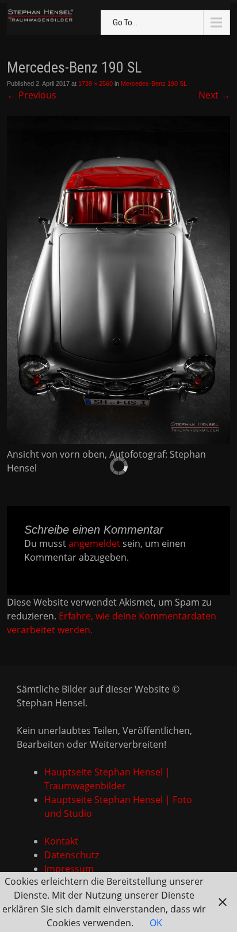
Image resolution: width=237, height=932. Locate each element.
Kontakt (61, 841)
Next (214, 95)
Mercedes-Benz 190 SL (154, 83)
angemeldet (94, 543)
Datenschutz (71, 855)
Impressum (69, 868)
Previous (31, 95)
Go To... (125, 22)
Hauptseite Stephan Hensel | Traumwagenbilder (107, 779)
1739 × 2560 (95, 83)
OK (156, 922)
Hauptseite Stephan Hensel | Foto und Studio (118, 806)
